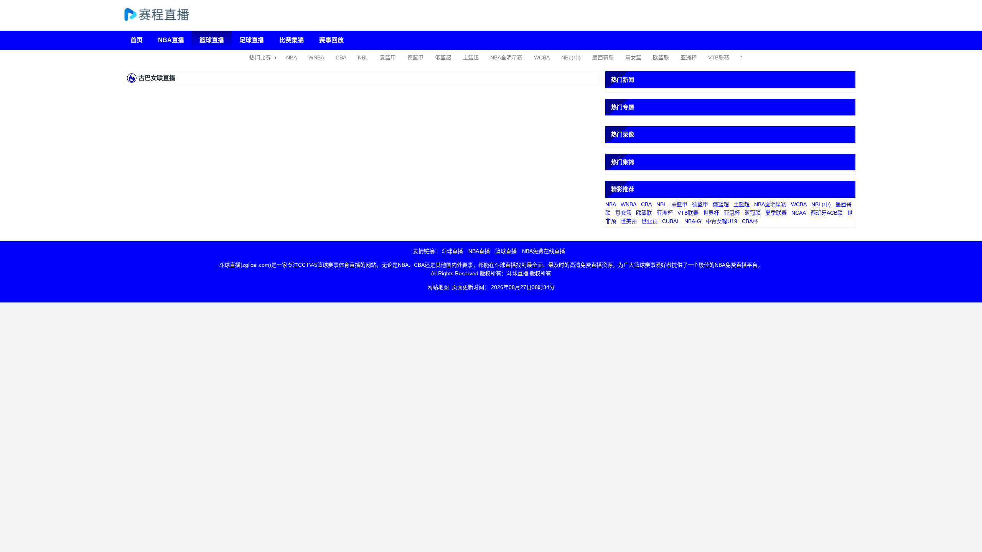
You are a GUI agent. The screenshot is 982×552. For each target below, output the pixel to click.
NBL (363, 57)
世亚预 (649, 221)
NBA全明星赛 (506, 57)
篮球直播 (211, 40)
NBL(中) (571, 57)
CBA (341, 57)
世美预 (629, 221)
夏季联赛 (776, 213)
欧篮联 (661, 57)
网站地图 (438, 287)
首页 (136, 40)
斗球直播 (452, 251)
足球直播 (251, 40)
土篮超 (471, 57)
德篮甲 (415, 57)
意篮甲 (388, 57)
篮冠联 (753, 213)
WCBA (542, 57)
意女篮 (633, 57)
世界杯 (711, 213)
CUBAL (671, 221)
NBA (291, 57)
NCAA (798, 213)
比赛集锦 (291, 40)
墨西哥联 (603, 57)
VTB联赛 (718, 57)
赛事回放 (331, 40)
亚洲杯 (688, 57)
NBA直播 (171, 40)
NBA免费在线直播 (543, 251)
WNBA (316, 57)
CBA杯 (750, 221)
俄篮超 (443, 57)
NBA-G (692, 221)
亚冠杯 (732, 213)
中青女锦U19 (721, 221)
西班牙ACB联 (827, 213)
